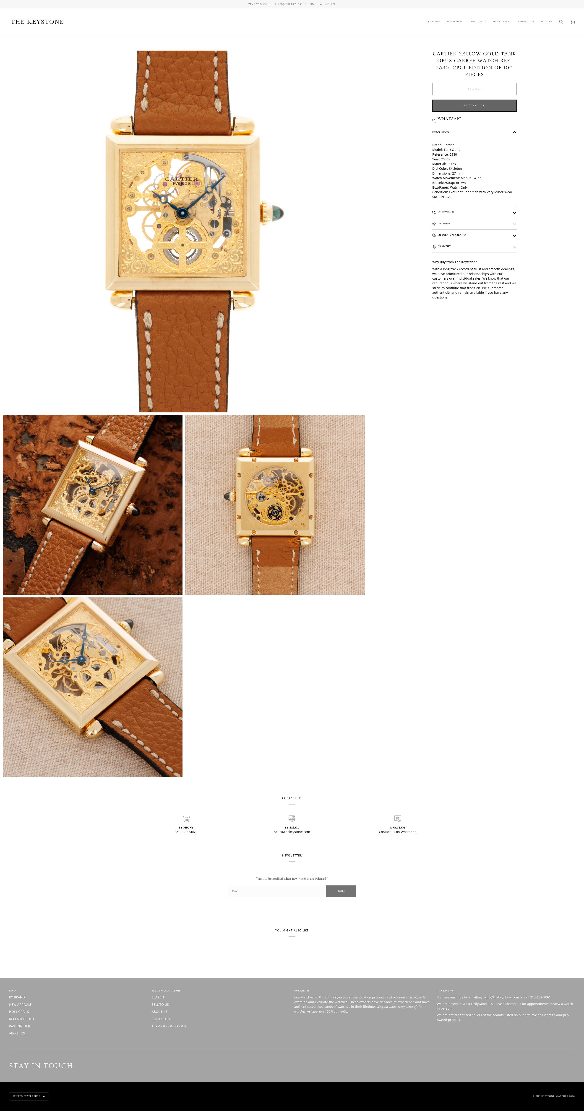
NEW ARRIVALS (20, 1004)
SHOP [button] (12, 990)
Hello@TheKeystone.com (294, 4)
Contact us (474, 105)
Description (440, 132)
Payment (444, 246)
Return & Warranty (452, 235)
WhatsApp (328, 4)
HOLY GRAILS (19, 1011)
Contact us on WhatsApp (398, 832)
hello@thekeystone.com (292, 832)
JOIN (341, 891)
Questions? (446, 212)
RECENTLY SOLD (21, 1019)
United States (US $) (27, 1096)
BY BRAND (17, 997)
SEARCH (158, 997)
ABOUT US (17, 1033)
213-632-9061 (186, 832)
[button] (434, 21)
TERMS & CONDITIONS (169, 1026)
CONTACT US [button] (445, 990)
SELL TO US (160, 1004)
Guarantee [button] (302, 990)
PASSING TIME (20, 1026)
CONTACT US (162, 1019)
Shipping (444, 223)
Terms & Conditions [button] (166, 990)
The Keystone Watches (552, 1096)
